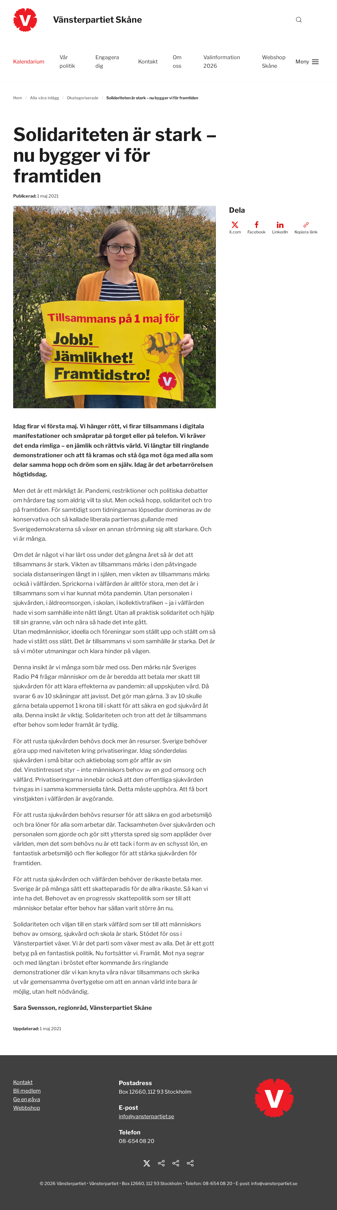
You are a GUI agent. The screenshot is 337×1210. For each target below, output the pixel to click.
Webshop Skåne (274, 61)
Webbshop (26, 1108)
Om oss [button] (177, 61)
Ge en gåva (26, 1099)
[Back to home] (25, 20)
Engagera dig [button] (107, 61)
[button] (299, 20)
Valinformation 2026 (221, 61)
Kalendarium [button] (28, 62)
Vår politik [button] (67, 61)
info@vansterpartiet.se (146, 1116)
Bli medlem (27, 1091)
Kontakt (23, 1082)
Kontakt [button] (148, 62)
